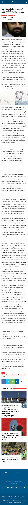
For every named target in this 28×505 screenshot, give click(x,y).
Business (4, 496)
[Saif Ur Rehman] (2, 17)
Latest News (11, 15)
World (13, 495)
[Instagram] (7, 487)
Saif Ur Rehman (9, 17)
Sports (15, 496)
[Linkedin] (17, 381)
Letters (23, 496)
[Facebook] (3, 381)
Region (8, 495)
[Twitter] (8, 381)
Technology (9, 496)
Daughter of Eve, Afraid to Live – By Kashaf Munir (10, 437)
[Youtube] (24, 487)
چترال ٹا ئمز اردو (14, 498)
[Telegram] (16, 487)
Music (19, 496)
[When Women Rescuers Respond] (14, 451)
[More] (21, 381)
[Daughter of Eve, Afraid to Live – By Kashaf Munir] (14, 427)
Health (22, 495)
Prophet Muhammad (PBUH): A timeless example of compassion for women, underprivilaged (10, 412)
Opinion (17, 495)
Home (2, 7)
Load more (13, 465)
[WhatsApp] (12, 381)
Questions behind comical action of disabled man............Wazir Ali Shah (13, 375)
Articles (7, 7)
